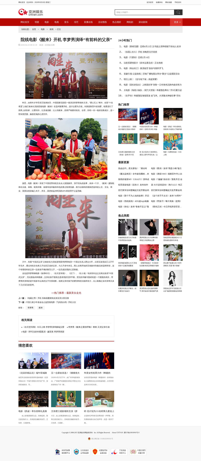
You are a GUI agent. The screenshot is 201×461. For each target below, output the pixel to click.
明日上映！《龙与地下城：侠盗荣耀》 (141, 79)
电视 (56, 22)
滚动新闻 (143, 22)
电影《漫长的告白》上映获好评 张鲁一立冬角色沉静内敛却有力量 (153, 85)
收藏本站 (159, 2)
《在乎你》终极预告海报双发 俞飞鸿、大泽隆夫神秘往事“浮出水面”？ (152, 96)
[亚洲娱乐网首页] (30, 12)
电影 (47, 22)
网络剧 (130, 22)
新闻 (51, 29)
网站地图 (168, 2)
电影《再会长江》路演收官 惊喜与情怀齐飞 (143, 68)
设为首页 (150, 2)
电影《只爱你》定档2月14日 (137, 57)
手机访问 (178, 2)
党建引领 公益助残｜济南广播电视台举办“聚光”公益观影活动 (152, 74)
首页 (34, 29)
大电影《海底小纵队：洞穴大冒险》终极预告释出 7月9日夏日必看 (153, 91)
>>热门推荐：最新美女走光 (66, 293)
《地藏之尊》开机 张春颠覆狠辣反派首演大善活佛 (47, 298)
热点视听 (116, 22)
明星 (37, 22)
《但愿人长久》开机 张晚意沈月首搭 (140, 52)
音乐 (66, 22)
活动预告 (102, 22)
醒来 (41, 308)
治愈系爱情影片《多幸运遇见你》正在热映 (143, 63)
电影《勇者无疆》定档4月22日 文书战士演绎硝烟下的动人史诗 (152, 46)
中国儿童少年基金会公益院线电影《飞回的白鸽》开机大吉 (51, 302)
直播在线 (88, 22)
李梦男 (30, 308)
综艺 (76, 22)
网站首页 (21, 2)
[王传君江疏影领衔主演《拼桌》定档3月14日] (66, 407)
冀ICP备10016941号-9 (131, 433)
